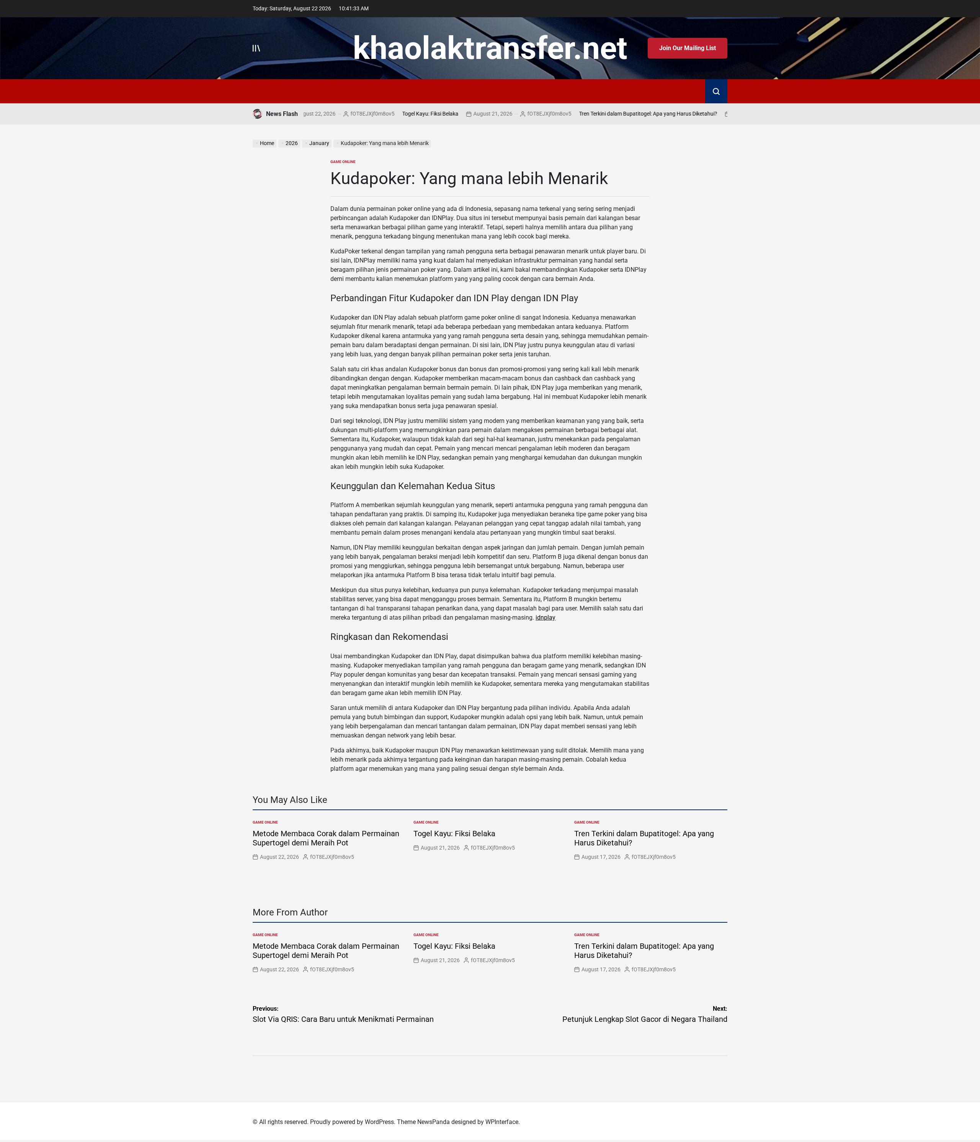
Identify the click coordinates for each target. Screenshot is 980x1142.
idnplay (545, 617)
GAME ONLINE (343, 162)
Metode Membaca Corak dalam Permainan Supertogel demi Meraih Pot (326, 838)
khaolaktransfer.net (490, 48)
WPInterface (501, 1122)
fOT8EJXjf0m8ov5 (339, 114)
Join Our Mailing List (687, 48)
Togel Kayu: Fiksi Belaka (396, 114)
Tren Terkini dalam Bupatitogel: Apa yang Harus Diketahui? (614, 114)
